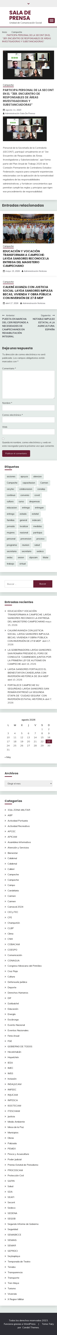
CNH (10, 938)
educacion (12, 507)
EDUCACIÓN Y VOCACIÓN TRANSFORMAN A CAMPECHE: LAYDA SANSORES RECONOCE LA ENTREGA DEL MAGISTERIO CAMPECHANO (26, 258)
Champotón (14, 922)
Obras (11, 1137)
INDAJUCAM (14, 1084)
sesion (21, 557)
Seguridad (13, 1229)
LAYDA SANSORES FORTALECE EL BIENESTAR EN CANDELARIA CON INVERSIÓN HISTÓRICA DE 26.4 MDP (28, 673)
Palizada (12, 1143)
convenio (24, 495)
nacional (24, 532)
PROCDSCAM (15, 1170)
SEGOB (11, 1218)
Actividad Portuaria (18, 820)
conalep (41, 489)
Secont (11, 1202)
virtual (22, 563)
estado (23, 514)
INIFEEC (12, 1089)
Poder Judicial (14, 1159)
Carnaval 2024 (15, 906)
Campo (11, 885)
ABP (10, 815)
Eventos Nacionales (18, 1030)
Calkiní (11, 869)
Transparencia (15, 1272)
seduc (10, 557)
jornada (11, 526)
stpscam (33, 557)
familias (10, 520)
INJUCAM (13, 1094)
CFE (10, 917)
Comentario (9, 368)
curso (21, 501)
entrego (10, 514)
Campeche (8, 85)
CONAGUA (14, 960)
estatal (35, 514)
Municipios (13, 1132)
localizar (24, 526)
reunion (25, 545)
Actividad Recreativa (19, 826)
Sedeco (11, 1207)
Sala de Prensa (20, 15)
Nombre (7, 402)
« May (8, 757)
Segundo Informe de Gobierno (23, 1223)
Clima (10, 933)
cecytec (10, 489)
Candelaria (13, 890)
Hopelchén (13, 1057)
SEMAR (12, 1245)
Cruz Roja (13, 971)
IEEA (10, 1062)
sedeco (40, 551)
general (23, 520)
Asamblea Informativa (19, 842)
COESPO (12, 949)
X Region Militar (16, 1299)
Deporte (12, 987)
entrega (26, 507)
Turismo (12, 1288)
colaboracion (25, 489)
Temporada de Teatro (19, 1261)
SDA (10, 1191)
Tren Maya (13, 1283)
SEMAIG (12, 1240)
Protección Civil (16, 1175)
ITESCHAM (14, 1111)
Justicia (11, 1116)
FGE (10, 1041)
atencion (37, 476)
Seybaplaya (14, 1256)
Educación (13, 1008)
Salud (10, 1186)
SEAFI (11, 1197)
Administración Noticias (35, 271)
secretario (26, 551)
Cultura (11, 976)
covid (37, 495)
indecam (36, 520)
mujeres (11, 532)
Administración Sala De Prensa (20, 113)
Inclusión (12, 1078)
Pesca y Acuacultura (18, 1153)
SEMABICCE (14, 1234)
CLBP (11, 928)
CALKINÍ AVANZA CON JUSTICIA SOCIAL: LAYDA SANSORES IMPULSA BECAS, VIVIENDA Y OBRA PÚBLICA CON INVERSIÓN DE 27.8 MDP (28, 292)
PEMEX (12, 1148)
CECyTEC (13, 912)
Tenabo (12, 1266)
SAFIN (11, 1180)
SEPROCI (13, 1250)
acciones (11, 476)
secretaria (12, 551)
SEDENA (12, 1213)
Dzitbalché (13, 1003)
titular (45, 557)
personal (11, 538)
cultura (10, 501)
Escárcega (13, 1019)
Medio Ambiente (16, 1121)
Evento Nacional (16, 1024)
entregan (39, 507)
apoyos (24, 476)
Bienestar (13, 852)
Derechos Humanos (18, 992)
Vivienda (12, 1293)
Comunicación (15, 955)
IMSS (10, 1073)
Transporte (13, 1277)
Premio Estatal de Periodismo (23, 1164)
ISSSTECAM (14, 1105)
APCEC (12, 831)
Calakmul (12, 858)
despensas (34, 501)
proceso (40, 538)
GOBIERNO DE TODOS (20, 1046)
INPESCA (13, 1100)
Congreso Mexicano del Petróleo (25, 965)
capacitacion (29, 482)
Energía (11, 1014)
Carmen (44, 482)
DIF (9, 998)
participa (37, 532)
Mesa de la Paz (16, 1127)
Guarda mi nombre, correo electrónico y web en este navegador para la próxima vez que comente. (28, 444)
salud (37, 545)
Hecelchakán (14, 1051)
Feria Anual (13, 1035)
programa (12, 545)
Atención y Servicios (18, 847)
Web (4, 426)
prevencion (26, 538)
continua (11, 495)
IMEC (10, 1067)
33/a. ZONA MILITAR (19, 809)
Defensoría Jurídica (17, 982)
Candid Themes (30, 1327)
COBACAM (14, 944)
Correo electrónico (12, 414)
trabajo (10, 563)
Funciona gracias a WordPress (20, 1323)
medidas (37, 526)
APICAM (12, 836)
